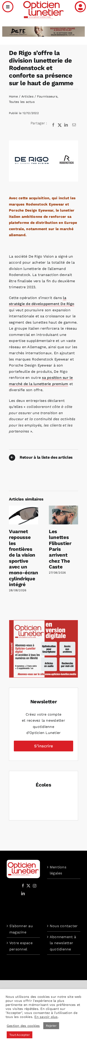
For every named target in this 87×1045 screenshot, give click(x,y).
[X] (60, 125)
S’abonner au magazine (21, 929)
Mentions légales (58, 870)
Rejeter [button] (51, 1025)
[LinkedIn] (66, 125)
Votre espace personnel (21, 946)
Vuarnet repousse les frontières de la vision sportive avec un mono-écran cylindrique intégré (23, 558)
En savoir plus (46, 1017)
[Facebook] (53, 125)
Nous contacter (64, 926)
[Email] (74, 125)
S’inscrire (43, 746)
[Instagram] (34, 885)
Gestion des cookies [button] (23, 1026)
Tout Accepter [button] (19, 1035)
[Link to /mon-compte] (80, 6)
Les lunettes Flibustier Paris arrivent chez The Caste (60, 549)
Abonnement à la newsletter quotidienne (63, 943)
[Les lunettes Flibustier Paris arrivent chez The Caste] (63, 508)
